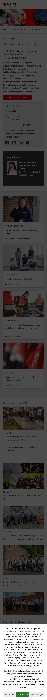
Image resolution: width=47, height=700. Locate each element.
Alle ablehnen (9, 694)
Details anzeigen (37, 694)
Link (37, 666)
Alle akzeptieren (23, 694)
